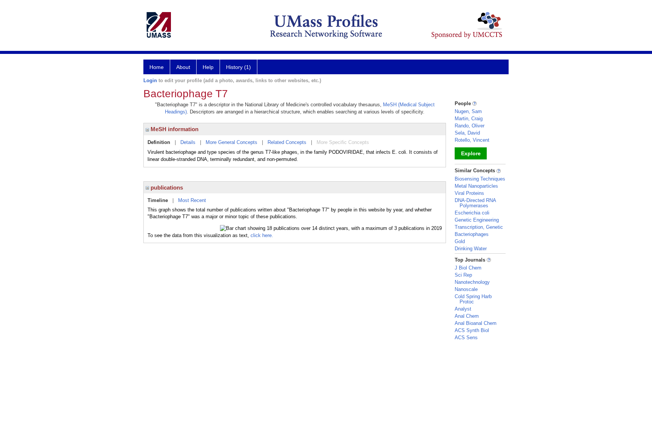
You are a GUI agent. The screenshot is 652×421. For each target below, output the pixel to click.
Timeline (158, 200)
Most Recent (192, 200)
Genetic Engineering (477, 220)
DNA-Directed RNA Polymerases (475, 202)
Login (150, 80)
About (183, 67)
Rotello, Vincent (472, 140)
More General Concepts (231, 142)
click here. (262, 235)
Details (187, 142)
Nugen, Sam (468, 111)
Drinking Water (471, 248)
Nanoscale (466, 289)
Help (208, 67)
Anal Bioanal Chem (476, 323)
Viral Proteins (469, 193)
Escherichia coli (472, 213)
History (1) (238, 67)
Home (156, 67)
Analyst (463, 309)
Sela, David (467, 133)
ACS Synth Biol (472, 330)
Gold (460, 241)
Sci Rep (463, 275)
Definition (159, 142)
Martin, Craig (469, 118)
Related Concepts (287, 142)
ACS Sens (466, 337)
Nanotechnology (472, 282)
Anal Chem (467, 316)
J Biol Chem (468, 268)
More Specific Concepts (343, 142)
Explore (471, 153)
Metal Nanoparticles (476, 186)
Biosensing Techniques (480, 179)
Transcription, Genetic (479, 227)
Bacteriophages (472, 234)
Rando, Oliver (469, 126)
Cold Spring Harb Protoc (473, 299)
